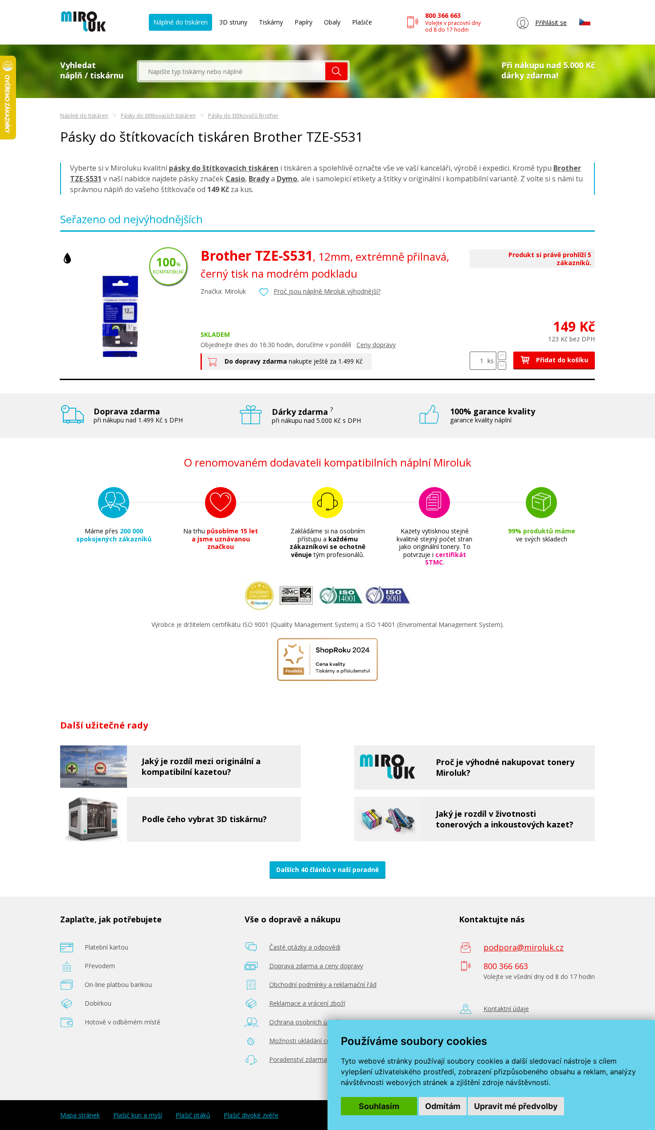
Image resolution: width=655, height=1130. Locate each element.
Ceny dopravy (376, 344)
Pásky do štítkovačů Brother (243, 115)
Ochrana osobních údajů (304, 1022)
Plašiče (362, 22)
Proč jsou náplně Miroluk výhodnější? (327, 291)
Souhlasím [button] (379, 1106)
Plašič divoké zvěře (251, 1115)
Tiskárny (271, 22)
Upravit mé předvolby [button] (516, 1106)
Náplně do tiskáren (180, 22)
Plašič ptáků (193, 1115)
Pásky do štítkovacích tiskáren (158, 115)
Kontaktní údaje (506, 1008)
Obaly (332, 22)
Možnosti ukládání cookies (307, 1040)
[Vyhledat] (336, 71)
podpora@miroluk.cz (523, 947)
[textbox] (232, 71)
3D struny (233, 22)
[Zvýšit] (502, 356)
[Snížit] (502, 365)
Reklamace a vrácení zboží (307, 1003)
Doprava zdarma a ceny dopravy (316, 966)
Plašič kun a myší (137, 1115)
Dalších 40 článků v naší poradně (327, 869)
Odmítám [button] (442, 1106)
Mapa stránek (80, 1115)
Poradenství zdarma (298, 1059)
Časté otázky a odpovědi (304, 947)
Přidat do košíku (561, 360)
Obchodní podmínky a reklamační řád (323, 984)
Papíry (303, 22)
